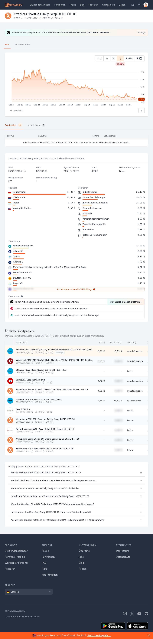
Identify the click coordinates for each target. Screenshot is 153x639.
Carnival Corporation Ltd (30, 379)
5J (120, 59)
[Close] (149, 635)
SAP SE (16, 256)
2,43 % (101, 361)
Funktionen (60, 4)
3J (113, 58)
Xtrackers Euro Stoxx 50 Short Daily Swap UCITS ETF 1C (47, 438)
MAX (130, 58)
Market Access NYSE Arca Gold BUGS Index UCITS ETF (45, 428)
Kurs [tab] (7, 44)
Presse (83, 568)
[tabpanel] (76, 84)
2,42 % (101, 381)
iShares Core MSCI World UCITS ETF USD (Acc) (41, 369)
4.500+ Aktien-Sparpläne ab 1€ (46, 301)
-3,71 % (118, 351)
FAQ (44, 562)
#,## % (118, 361)
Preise (73, 4)
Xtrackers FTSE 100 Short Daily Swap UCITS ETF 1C (44, 448)
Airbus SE (18, 261)
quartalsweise (135, 351)
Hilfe (44, 568)
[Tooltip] (21, 296)
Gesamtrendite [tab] (22, 44)
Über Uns (84, 550)
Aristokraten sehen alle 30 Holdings (74, 289)
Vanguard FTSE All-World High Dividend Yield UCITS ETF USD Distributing (54, 359)
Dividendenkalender (40, 4)
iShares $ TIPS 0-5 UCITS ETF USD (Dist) (39, 399)
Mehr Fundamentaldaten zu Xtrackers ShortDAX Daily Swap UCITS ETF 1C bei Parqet (56, 315)
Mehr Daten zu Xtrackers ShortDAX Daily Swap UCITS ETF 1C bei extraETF (50, 308)
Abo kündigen (50, 574)
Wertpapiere (108, 4)
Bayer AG (17, 283)
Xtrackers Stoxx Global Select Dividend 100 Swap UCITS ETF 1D (52, 389)
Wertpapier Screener (16, 562)
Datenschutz (123, 556)
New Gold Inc (23, 409)
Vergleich (18, 110)
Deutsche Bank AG (22, 272)
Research (10, 568)
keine (130, 371)
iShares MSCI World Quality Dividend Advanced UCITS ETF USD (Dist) (54, 349)
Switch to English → (99, 635)
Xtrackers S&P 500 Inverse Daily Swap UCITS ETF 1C (45, 418)
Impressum (122, 550)
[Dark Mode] (139, 4)
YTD (99, 58)
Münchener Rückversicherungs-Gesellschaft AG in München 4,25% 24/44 (49, 267)
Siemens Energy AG (23, 245)
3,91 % (101, 390)
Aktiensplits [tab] (36, 125)
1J (107, 58)
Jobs (81, 556)
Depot (122, 4)
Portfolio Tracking (15, 556)
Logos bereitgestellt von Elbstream (22, 616)
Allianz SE (18, 251)
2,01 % (101, 351)
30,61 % (118, 400)
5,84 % (101, 400)
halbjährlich (134, 400)
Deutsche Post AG (22, 277)
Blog (81, 562)
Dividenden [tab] (13, 125)
